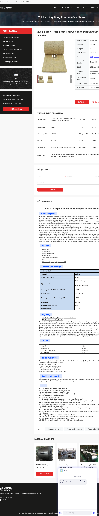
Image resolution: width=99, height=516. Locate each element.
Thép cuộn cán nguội (54, 429)
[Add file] (60, 513)
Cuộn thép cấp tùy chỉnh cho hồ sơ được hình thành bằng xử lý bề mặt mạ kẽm (88, 467)
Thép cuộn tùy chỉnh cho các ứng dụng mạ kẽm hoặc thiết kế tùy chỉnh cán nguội (66, 467)
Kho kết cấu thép (8, 41)
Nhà (23, 21)
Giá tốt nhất (82, 102)
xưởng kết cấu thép (9, 45)
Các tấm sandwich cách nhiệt (12, 49)
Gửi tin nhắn (50, 190)
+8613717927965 (15, 103)
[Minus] (94, 470)
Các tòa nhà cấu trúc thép (11, 37)
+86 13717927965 (17, 99)
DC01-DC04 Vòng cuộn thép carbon (43, 466)
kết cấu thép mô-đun (9, 57)
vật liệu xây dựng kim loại (34, 21)
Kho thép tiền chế (8, 53)
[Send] (94, 513)
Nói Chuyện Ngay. (16, 109)
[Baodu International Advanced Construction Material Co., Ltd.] (6, 8)
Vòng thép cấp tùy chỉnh (74, 429)
